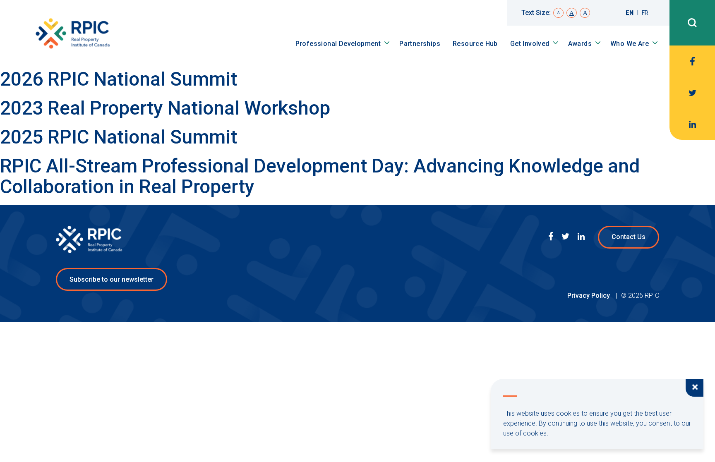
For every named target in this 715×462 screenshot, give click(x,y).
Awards (580, 44)
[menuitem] (629, 12)
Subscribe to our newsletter (112, 279)
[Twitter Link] (692, 92)
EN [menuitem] (629, 13)
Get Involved (529, 44)
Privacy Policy (589, 295)
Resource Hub (475, 44)
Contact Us (628, 237)
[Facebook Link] (692, 61)
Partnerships (419, 44)
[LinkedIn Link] (692, 124)
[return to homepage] (72, 34)
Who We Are (629, 44)
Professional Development (338, 44)
